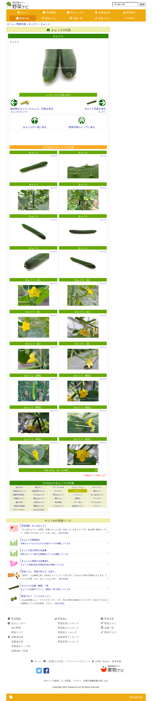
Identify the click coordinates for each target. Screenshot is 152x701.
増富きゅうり (38, 506)
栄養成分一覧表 (19, 650)
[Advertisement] (58, 137)
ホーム (24, 12)
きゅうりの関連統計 (31, 539)
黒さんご (97, 491)
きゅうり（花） (33, 280)
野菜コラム (51, 18)
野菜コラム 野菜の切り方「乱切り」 (39, 571)
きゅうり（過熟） (33, 375)
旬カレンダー (78, 12)
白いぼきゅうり (97, 494)
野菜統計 (131, 12)
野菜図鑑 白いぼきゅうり (34, 525)
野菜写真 (24, 18)
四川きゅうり (58, 494)
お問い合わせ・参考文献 (108, 661)
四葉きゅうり (19, 498)
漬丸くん (58, 498)
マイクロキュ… (97, 502)
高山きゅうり (38, 498)
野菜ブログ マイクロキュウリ (36, 596)
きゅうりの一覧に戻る (35, 127)
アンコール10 (58, 487)
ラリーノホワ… (19, 509)
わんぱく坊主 (38, 509)
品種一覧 (78, 18)
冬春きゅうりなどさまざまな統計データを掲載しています (45, 543)
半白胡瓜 (58, 502)
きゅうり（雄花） (82, 439)
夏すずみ (19, 502)
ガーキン (58, 491)
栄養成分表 (104, 12)
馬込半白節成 (19, 506)
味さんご (38, 487)
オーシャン (97, 487)
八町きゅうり (38, 502)
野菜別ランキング (67, 632)
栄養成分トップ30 (21, 646)
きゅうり (33, 152)
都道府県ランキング (68, 637)
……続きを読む (62, 532)
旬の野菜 (16, 627)
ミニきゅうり (58, 506)
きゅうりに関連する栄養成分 (35, 560)
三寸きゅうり (38, 494)
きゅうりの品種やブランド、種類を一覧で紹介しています (45, 589)
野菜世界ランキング (68, 641)
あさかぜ (19, 487)
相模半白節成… (19, 494)
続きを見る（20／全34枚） (57, 470)
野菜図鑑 (51, 12)
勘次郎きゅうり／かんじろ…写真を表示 (32, 108)
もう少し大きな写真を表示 (58, 94)
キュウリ (33, 24)
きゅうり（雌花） (82, 375)
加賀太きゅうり (19, 491)
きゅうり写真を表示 (95, 108)
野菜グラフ (17, 632)
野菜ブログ (104, 18)
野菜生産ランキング (68, 623)
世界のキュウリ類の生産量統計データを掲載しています (44, 554)
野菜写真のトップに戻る (82, 127)
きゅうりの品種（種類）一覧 (35, 585)
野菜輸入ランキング (68, 627)
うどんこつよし (77, 487)
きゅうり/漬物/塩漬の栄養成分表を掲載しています (42, 564)
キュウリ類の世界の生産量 (34, 550)
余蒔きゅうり (77, 506)
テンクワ (97, 498)
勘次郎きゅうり (39, 491)
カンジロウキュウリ (19, 111)
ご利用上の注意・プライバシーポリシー (68, 661)
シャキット (77, 494)
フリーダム (77, 502)
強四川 (77, 498)
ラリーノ (97, 506)
